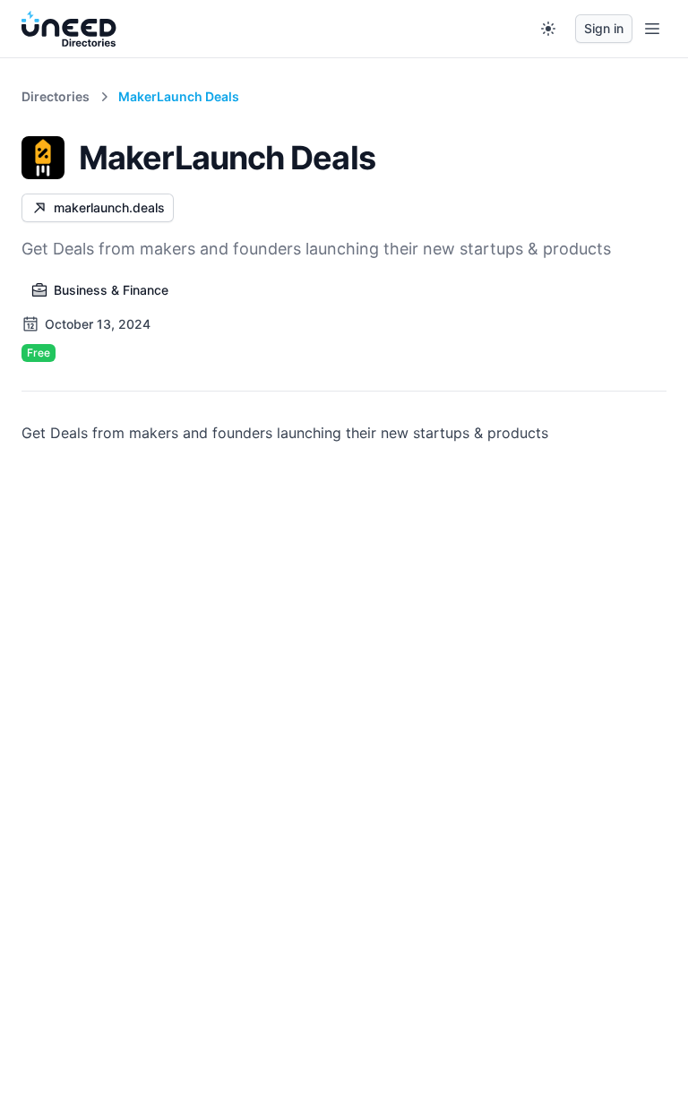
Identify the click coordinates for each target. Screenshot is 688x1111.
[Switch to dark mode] (548, 28)
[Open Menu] (652, 28)
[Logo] (69, 29)
